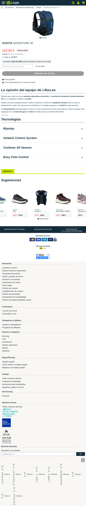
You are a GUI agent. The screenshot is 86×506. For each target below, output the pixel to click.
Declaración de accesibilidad (14, 297)
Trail (4, 339)
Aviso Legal (7, 285)
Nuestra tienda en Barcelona (14, 271)
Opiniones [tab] (8, 171)
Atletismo (6, 351)
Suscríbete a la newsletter (10, 450)
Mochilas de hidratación (25, 7)
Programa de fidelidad (11, 381)
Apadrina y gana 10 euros (13, 387)
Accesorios (9, 7)
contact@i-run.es (9, 314)
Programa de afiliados (11, 327)
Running (5, 336)
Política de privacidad (11, 294)
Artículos (5, 396)
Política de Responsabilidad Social (16, 300)
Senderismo (7, 342)
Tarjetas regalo (8, 362)
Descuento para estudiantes (14, 384)
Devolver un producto (11, 279)
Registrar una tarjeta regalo (13, 368)
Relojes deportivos (10, 345)
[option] (43, 23)
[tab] (43, 128)
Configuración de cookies (12, 291)
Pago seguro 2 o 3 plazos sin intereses (71, 230)
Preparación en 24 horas (14, 229)
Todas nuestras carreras (12, 407)
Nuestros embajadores (11, 325)
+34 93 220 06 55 (9, 311)
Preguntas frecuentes (11, 274)
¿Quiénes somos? (9, 268)
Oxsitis (38, 7)
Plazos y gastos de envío (12, 276)
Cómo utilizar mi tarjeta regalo (14, 365)
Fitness (5, 348)
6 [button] (49, 220)
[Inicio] (2, 8)
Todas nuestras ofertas (11, 378)
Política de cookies (10, 288)
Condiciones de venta (11, 282)
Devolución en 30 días (43, 229)
